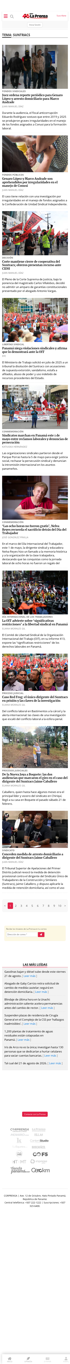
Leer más (29, 976)
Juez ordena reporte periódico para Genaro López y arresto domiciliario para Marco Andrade (32, 99)
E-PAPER (47, 1361)
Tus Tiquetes (20, 1148)
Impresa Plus (39, 1162)
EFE (4, 355)
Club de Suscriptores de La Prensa (20, 1154)
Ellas (39, 1136)
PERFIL (66, 1361)
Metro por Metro (20, 1162)
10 (59, 906)
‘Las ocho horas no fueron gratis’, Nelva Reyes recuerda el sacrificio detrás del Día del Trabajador (34, 530)
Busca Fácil (39, 1147)
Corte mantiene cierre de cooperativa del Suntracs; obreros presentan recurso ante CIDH (31, 265)
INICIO (9, 1361)
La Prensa (39, 1130)
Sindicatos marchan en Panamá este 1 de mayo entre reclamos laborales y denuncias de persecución (35, 439)
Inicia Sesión (35, 24)
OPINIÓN (28, 1361)
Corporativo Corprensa (21, 1130)
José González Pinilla (15, 537)
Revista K (20, 1141)
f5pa (40, 1154)
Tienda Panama (20, 1170)
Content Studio (39, 1141)
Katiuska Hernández (14, 446)
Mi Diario (20, 1135)
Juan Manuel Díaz (12, 106)
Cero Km (40, 1170)
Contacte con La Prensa (35, 1114)
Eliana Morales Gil (13, 628)
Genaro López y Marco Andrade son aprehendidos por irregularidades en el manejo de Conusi (30, 182)
